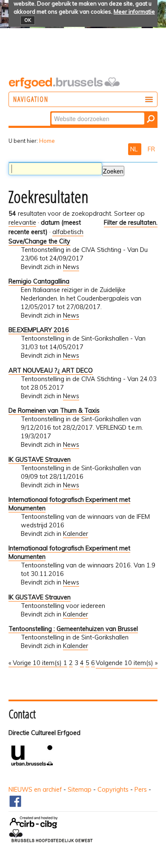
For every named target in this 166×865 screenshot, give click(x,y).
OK (27, 20)
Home (47, 140)
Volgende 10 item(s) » (126, 663)
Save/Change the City (39, 241)
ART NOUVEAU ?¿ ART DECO (51, 370)
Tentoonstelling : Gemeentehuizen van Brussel (73, 629)
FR (151, 149)
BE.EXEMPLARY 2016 (39, 330)
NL (134, 149)
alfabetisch (67, 232)
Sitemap (80, 789)
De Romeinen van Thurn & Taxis (54, 410)
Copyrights (113, 789)
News (71, 267)
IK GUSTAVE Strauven (40, 459)
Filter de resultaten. (130, 222)
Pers (141, 789)
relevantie (22, 222)
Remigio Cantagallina (39, 281)
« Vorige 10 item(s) (36, 663)
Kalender (75, 534)
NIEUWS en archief (35, 789)
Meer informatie (134, 11)
